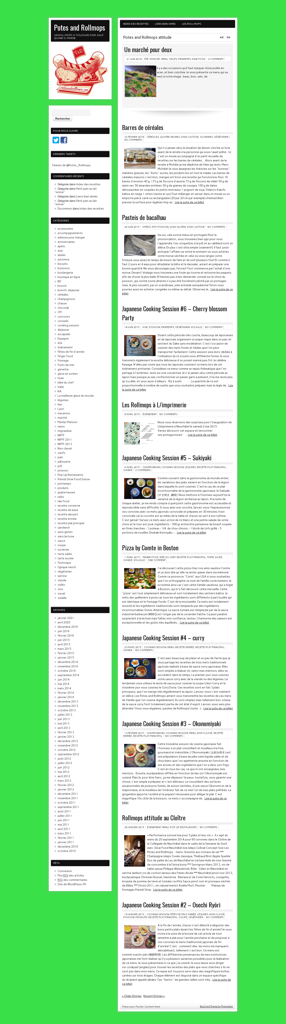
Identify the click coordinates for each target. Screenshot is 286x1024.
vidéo (61, 584)
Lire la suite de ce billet (189, 202)
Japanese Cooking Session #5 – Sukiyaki (166, 457)
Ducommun (65, 208)
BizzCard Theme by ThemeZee (216, 1006)
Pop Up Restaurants (183, 827)
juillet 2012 (65, 763)
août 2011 (64, 811)
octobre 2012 (67, 749)
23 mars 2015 (132, 647)
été (60, 343)
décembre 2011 (68, 793)
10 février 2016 (134, 136)
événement (149, 414)
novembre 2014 (68, 666)
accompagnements (70, 233)
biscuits (63, 263)
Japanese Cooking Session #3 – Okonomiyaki (171, 723)
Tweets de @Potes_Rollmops (71, 165)
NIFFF (61, 435)
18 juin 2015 (131, 327)
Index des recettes (136, 23)
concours (64, 316)
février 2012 (66, 785)
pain (60, 457)
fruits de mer (66, 365)
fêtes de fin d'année (183, 914)
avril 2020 (64, 622)
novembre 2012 (68, 745)
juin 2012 (64, 767)
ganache (63, 369)
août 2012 (64, 758)
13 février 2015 (134, 733)
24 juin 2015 (131, 226)
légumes (190, 467)
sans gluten (178, 226)
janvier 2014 (66, 697)
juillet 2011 (65, 815)
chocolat (63, 307)
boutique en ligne (69, 277)
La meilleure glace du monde (76, 395)
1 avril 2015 (132, 557)
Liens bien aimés (165, 23)
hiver (61, 378)
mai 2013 (63, 723)
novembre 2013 (68, 706)
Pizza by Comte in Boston (150, 547)
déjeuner (63, 329)
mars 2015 (64, 648)
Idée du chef (167, 557)
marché (62, 417)
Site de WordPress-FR (72, 884)
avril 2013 (64, 727)
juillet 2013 (65, 714)
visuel (61, 593)
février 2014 (66, 692)
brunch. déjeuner (69, 290)
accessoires (65, 228)
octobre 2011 (67, 802)
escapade (64, 334)
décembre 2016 (68, 626)
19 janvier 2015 (134, 914)
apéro (146, 226)
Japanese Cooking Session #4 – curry (163, 637)
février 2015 (66, 653)
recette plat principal (185, 59)
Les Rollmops (191, 23)
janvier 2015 (66, 657)
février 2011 (66, 837)
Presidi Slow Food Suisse (74, 479)
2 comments (143, 470)
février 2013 (66, 732)
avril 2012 (64, 776)
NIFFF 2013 (65, 444)
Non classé (204, 733)
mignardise (65, 430)
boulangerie (65, 272)
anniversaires (66, 241)
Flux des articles (71, 875)
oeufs (61, 452)
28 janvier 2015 (134, 827)
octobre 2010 (67, 851)
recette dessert (68, 514)
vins (60, 589)
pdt (154, 226)
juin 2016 (64, 631)
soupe (183, 917)
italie (61, 387)
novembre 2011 (68, 798)
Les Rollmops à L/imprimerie (154, 404)
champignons (151, 467)
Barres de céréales (142, 127)
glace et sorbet (68, 373)
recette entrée (184, 647)
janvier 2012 (66, 789)
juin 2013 (64, 719)
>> (228, 37)
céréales (150, 59)
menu (170, 647)
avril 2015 (64, 644)
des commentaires (72, 879)
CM (60, 312)
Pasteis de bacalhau (144, 217)
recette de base (68, 510)
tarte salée (214, 557)
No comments (133, 139)
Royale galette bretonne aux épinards (165, 49)
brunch (62, 285)
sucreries (206, 136)
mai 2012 (63, 771)
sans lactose (190, 136)
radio (61, 496)
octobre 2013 (67, 710)
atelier (62, 255)
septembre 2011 (68, 807)
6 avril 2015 (132, 414)
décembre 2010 (68, 846)
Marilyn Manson (67, 422)
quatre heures (170, 136)
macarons (64, 413)
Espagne (63, 338)
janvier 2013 (66, 736)
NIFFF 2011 (65, 439)
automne (63, 259)
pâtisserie (64, 461)
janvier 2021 (66, 618)
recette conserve (69, 505)
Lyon (61, 408)
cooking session (173, 467)
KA (59, 391)
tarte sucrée (65, 558)
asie (145, 327)
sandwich (64, 527)
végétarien (208, 59)
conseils (63, 321)
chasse (62, 303)
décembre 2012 (68, 741)
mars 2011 (64, 833)
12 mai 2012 (133, 59)
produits (141, 917)
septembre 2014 (68, 675)
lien (60, 404)
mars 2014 (64, 688)
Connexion (65, 871)
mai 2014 (63, 684)
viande (127, 470)
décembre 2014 (68, 662)
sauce (61, 540)
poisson (162, 226)
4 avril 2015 (132, 467)
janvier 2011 (66, 842)
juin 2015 (64, 640)
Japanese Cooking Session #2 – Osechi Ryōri (171, 904)
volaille (196, 327)
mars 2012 (64, 780)
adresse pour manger (71, 237)
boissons (64, 268)
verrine (62, 576)
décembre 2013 (68, 701)
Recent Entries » (154, 996)
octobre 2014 (67, 670)
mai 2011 (63, 824)
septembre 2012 (68, 754)
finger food (150, 557)
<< (222, 37)
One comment (156, 560)
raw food (63, 501)
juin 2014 (64, 679)
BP (59, 281)
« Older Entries (132, 996)
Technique (64, 562)
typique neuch (67, 567)
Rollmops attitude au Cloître (154, 817)
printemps (163, 59)
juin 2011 (64, 820)
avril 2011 (64, 829)
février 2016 (66, 635)
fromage (63, 360)
